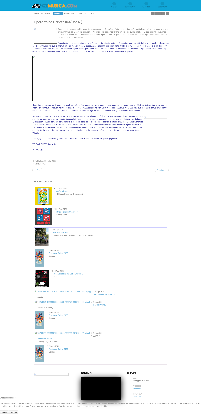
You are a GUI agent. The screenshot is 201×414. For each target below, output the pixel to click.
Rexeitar (14, 412)
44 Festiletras (62, 191)
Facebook (137, 389)
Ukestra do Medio (44, 339)
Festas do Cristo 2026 (58, 253)
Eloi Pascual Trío (60, 233)
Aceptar (4, 412)
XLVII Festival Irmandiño (104, 294)
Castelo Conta (99, 305)
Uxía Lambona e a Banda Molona (68, 274)
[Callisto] (54, 5)
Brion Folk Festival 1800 (67, 212)
